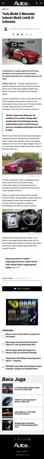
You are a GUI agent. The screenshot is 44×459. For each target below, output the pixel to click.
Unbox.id (25, 451)
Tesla (16, 278)
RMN (27, 455)
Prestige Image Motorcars (31, 281)
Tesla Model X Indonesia (11, 281)
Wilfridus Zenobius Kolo (18, 29)
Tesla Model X (23, 278)
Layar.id (18, 451)
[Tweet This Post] (18, 34)
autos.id (15, 267)
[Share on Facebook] (13, 34)
